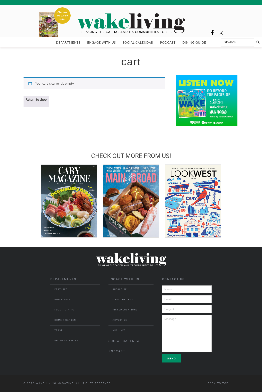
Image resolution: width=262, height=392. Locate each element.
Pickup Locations (125, 310)
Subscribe (120, 289)
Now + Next (62, 299)
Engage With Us (101, 42)
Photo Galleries (66, 340)
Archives (119, 330)
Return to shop (36, 99)
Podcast (168, 42)
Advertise (120, 320)
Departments (68, 42)
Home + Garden (65, 320)
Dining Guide (194, 42)
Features (61, 289)
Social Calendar (138, 42)
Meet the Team (123, 299)
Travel (59, 330)
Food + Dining (64, 310)
